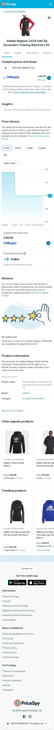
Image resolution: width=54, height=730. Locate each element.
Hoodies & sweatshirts (15, 11)
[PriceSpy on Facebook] (24, 716)
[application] (27, 197)
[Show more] (4, 77)
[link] (17, 453)
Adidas (25, 393)
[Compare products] (49, 18)
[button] (5, 68)
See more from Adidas (12, 410)
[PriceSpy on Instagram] (30, 716)
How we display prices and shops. (30, 92)
